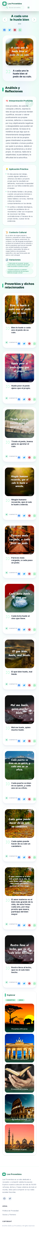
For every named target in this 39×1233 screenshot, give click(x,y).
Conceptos (10, 1000)
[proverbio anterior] (4, 19)
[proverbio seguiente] (34, 19)
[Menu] (28, 7)
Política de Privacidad (10, 1211)
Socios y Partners (9, 1215)
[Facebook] (4, 30)
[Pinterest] (15, 30)
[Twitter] (10, 30)
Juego (21, 1000)
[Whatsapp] (20, 30)
